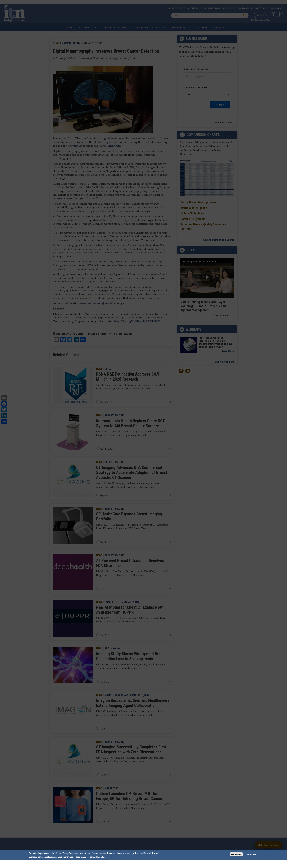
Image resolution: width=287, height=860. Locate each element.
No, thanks (251, 854)
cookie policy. (99, 857)
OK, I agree (236, 854)
